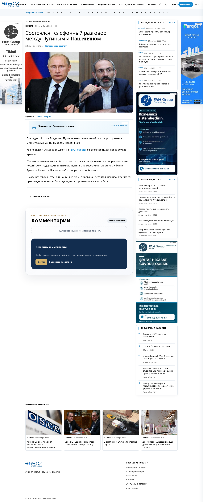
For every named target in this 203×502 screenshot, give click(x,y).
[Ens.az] (10, 4)
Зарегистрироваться (60, 261)
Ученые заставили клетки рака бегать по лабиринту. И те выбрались (157, 198)
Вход (174, 4)
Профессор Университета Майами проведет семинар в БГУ (155, 72)
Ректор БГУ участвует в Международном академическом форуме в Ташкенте (158, 386)
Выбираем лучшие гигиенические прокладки (155, 45)
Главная (21, 4)
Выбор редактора (67, 4)
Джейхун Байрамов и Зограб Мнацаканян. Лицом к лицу (79, 443)
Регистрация (186, 4)
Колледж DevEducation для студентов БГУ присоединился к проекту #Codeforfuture (158, 371)
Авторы (151, 4)
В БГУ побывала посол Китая (156, 346)
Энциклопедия (106, 4)
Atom (135, 488)
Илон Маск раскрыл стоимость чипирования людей (153, 186)
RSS (128, 488)
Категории (87, 4)
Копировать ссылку (56, 45)
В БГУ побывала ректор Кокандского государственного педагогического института (156, 59)
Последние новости (42, 4)
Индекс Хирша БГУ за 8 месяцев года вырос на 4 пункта (158, 357)
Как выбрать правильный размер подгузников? (155, 33)
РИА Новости (78, 149)
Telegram (47, 117)
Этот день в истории (131, 4)
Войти (41, 261)
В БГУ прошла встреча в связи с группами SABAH (154, 85)
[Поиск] (160, 4)
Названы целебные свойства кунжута (156, 220)
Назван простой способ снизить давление (154, 210)
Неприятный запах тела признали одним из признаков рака (155, 231)
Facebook (39, 117)
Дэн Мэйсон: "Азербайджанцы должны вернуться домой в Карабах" (158, 444)
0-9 (48, 12)
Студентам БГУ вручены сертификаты (154, 335)
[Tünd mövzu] (166, 4)
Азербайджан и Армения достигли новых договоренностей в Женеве (41, 444)
